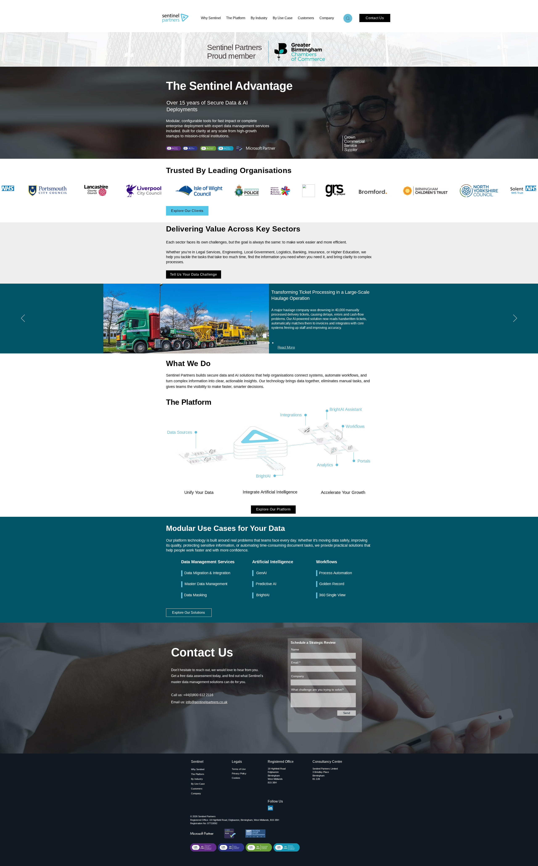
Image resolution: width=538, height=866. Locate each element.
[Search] (347, 18)
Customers (196, 788)
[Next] (515, 319)
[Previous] (23, 319)
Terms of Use (239, 769)
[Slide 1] (265, 343)
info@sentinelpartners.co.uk (206, 702)
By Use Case (198, 784)
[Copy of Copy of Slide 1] (272, 343)
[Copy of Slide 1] (269, 343)
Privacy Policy (239, 773)
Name (295, 649)
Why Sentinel (197, 769)
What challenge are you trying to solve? (317, 689)
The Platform (197, 774)
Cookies (236, 778)
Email (294, 662)
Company (297, 676)
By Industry (197, 779)
